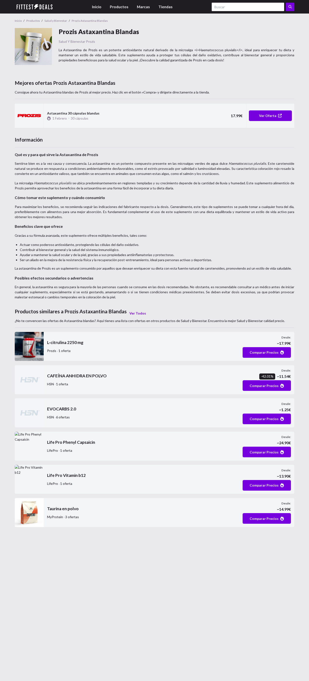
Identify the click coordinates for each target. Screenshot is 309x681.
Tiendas (165, 6)
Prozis (90, 41)
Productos (119, 6)
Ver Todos (137, 313)
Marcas (143, 6)
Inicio (96, 6)
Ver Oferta (267, 116)
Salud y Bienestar (72, 41)
